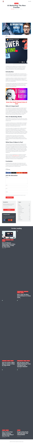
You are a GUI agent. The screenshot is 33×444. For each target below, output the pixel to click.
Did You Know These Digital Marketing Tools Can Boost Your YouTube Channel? (24, 364)
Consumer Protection (21, 208)
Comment (7, 177)
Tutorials (16, 3)
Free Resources (20, 209)
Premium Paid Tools (21, 212)
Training (19, 216)
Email (7, 188)
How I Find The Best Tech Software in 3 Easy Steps (24, 296)
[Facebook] (4, 220)
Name (7, 185)
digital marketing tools (16, 155)
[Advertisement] (16, 16)
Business (19, 205)
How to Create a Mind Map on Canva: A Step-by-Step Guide (8, 364)
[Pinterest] (9, 220)
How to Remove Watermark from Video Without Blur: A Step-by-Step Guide (8, 244)
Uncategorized (20, 219)
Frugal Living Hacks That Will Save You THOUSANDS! (22, 433)
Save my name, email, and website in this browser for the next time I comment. (16, 195)
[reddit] (11, 220)
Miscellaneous (20, 211)
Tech (19, 215)
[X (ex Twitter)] (7, 220)
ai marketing (8, 169)
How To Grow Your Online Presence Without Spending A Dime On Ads (8, 434)
